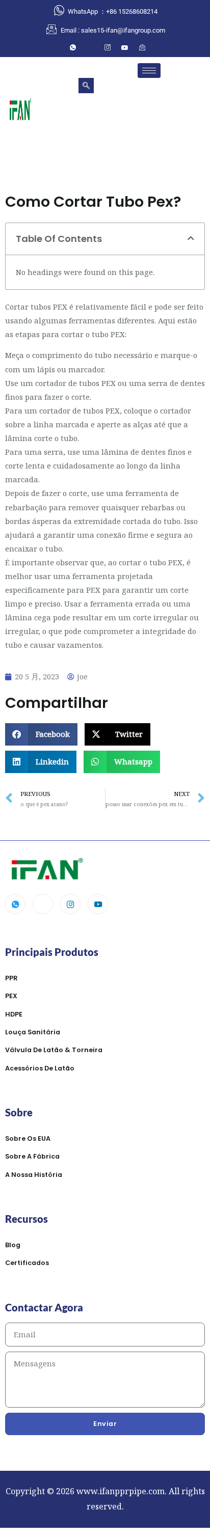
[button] (86, 85)
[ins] (107, 47)
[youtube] (125, 47)
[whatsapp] (73, 47)
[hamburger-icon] (149, 70)
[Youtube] (98, 904)
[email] (142, 47)
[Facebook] (90, 47)
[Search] (143, 124)
